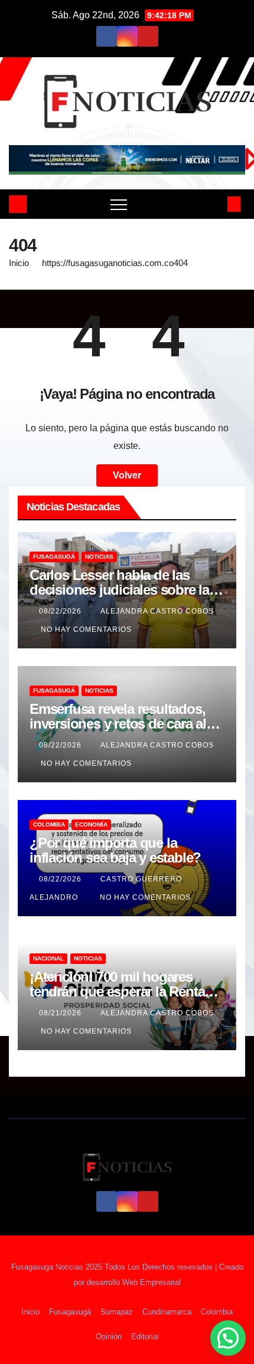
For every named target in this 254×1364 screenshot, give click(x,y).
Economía (91, 824)
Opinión (109, 1336)
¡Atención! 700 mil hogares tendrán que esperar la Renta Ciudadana (117, 991)
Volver (127, 475)
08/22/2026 (61, 611)
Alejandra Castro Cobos (157, 611)
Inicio (19, 263)
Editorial (145, 1336)
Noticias (99, 556)
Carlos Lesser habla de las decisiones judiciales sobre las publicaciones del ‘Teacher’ (123, 589)
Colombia (49, 824)
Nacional (48, 958)
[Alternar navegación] (119, 204)
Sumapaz (116, 1311)
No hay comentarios (86, 629)
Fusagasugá (54, 556)
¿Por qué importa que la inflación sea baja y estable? (115, 850)
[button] (214, 204)
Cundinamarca (166, 1311)
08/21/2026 (61, 1013)
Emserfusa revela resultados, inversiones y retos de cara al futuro (118, 723)
